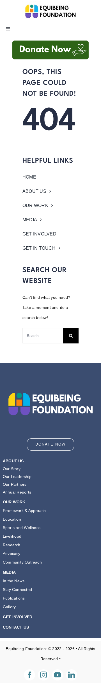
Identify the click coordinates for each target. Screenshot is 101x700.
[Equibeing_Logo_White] (50, 381)
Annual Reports (17, 492)
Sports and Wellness (21, 527)
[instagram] (43, 674)
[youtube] (57, 674)
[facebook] (29, 674)
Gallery (9, 607)
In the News (13, 581)
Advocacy (11, 553)
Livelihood (12, 536)
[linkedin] (71, 674)
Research (11, 545)
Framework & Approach (24, 510)
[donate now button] (50, 37)
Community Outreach (22, 562)
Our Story (11, 468)
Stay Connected (17, 589)
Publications (14, 598)
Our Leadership (17, 476)
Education (12, 519)
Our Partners (15, 484)
